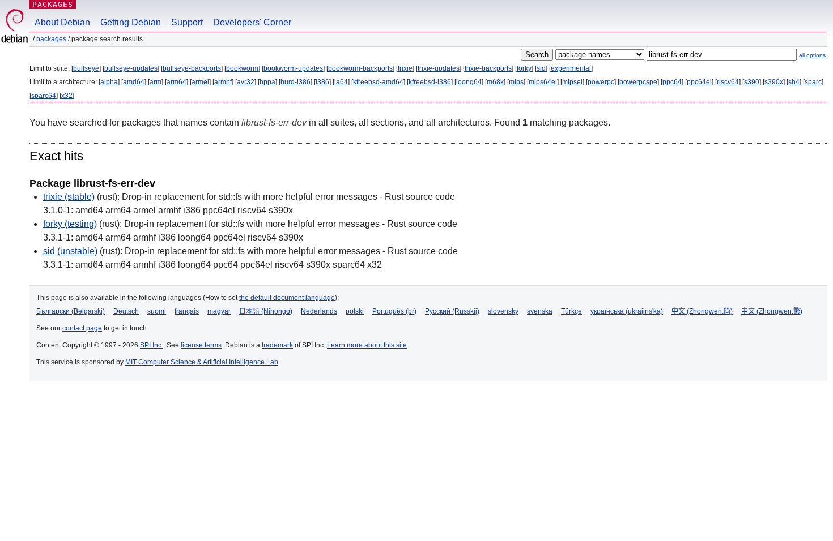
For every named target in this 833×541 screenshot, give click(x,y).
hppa (267, 82)
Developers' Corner (252, 22)
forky (524, 68)
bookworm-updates (293, 68)
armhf (223, 82)
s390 (751, 82)
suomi (156, 311)
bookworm (242, 68)
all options (812, 55)
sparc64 (43, 96)
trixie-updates (439, 68)
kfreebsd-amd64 (378, 82)
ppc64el (699, 82)
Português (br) (394, 311)
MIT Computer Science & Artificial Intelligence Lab (201, 362)
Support (187, 22)
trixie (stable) (69, 196)
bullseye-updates (131, 68)
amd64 (133, 82)
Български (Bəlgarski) (70, 311)
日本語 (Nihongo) (265, 311)
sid (541, 68)
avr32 (245, 82)
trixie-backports (488, 68)
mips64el (543, 82)
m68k (495, 82)
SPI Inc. (151, 345)
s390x (773, 82)
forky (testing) (70, 224)
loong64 (469, 82)
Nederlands (319, 311)
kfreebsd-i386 (430, 82)
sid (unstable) (70, 251)
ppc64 (672, 82)
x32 (67, 96)
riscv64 (728, 82)
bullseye (86, 68)
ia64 (341, 82)
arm (156, 82)
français (187, 311)
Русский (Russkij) (452, 311)
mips (516, 82)
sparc (813, 82)
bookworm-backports (360, 68)
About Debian (62, 22)
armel (200, 82)
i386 (322, 82)
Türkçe (571, 311)
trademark (277, 345)
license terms (201, 345)
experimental (571, 68)
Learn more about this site (367, 345)
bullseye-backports (192, 68)
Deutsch (126, 311)
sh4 (794, 82)
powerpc (601, 82)
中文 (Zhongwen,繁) (771, 311)
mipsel (572, 82)
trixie (405, 68)
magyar (219, 311)
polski (355, 311)
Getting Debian (130, 22)
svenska (539, 311)
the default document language (287, 298)
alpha (109, 82)
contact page (82, 328)
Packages (52, 4)
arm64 (176, 82)
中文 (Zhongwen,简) (702, 311)
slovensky (503, 311)
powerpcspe (638, 82)
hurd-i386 (295, 82)
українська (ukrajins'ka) (626, 311)
